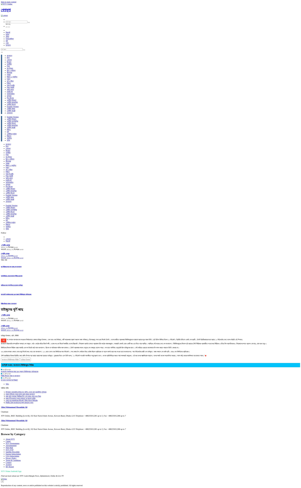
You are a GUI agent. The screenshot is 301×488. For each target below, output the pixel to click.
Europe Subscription (13, 454)
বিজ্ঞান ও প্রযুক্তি (12, 77)
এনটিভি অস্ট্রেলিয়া (12, 121)
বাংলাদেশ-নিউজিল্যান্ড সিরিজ (10, 360)
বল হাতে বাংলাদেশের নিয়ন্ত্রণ (9, 380)
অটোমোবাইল (10, 94)
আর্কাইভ (9, 138)
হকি (7, 41)
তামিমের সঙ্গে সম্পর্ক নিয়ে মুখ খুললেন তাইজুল (12, 285)
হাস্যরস (9, 96)
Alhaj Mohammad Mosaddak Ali (14, 407)
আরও (7, 384)
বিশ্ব (8, 58)
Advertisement (11, 446)
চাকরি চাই (10, 92)
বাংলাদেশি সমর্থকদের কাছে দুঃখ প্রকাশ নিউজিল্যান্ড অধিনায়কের (16, 294)
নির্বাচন (9, 83)
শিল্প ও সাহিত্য (11, 71)
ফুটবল (7, 35)
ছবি (8, 132)
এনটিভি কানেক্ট (11, 111)
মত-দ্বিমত (10, 68)
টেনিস (7, 37)
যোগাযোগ (10, 113)
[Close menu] (2, 52)
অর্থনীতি (9, 64)
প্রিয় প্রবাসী (10, 87)
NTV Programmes (12, 443)
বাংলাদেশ (9, 56)
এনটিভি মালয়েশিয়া (12, 102)
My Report (10, 467)
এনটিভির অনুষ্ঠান (12, 134)
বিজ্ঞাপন (9, 136)
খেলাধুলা (6, 10)
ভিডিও (9, 130)
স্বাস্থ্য (9, 75)
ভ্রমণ (8, 79)
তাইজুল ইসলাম (25, 360)
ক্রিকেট (8, 32)
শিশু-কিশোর (10, 98)
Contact (8, 462)
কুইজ (8, 140)
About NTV (10, 439)
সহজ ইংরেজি (11, 85)
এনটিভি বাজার (11, 109)
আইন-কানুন (10, 90)
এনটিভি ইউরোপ (11, 100)
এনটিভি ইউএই (11, 104)
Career (8, 441)
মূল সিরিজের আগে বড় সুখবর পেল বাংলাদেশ (11, 267)
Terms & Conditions (13, 460)
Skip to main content (8, 2)
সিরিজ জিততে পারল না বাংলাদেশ (8, 303)
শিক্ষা (8, 66)
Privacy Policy (11, 458)
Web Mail (9, 448)
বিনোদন (9, 62)
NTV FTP (9, 450)
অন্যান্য (8, 45)
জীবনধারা (9, 73)
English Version (13, 107)
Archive (9, 465)
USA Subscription (12, 456)
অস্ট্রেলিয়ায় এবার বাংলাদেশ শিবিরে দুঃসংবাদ (11, 276)
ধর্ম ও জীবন (10, 81)
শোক (7, 43)
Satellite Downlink (13, 452)
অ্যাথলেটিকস (10, 39)
